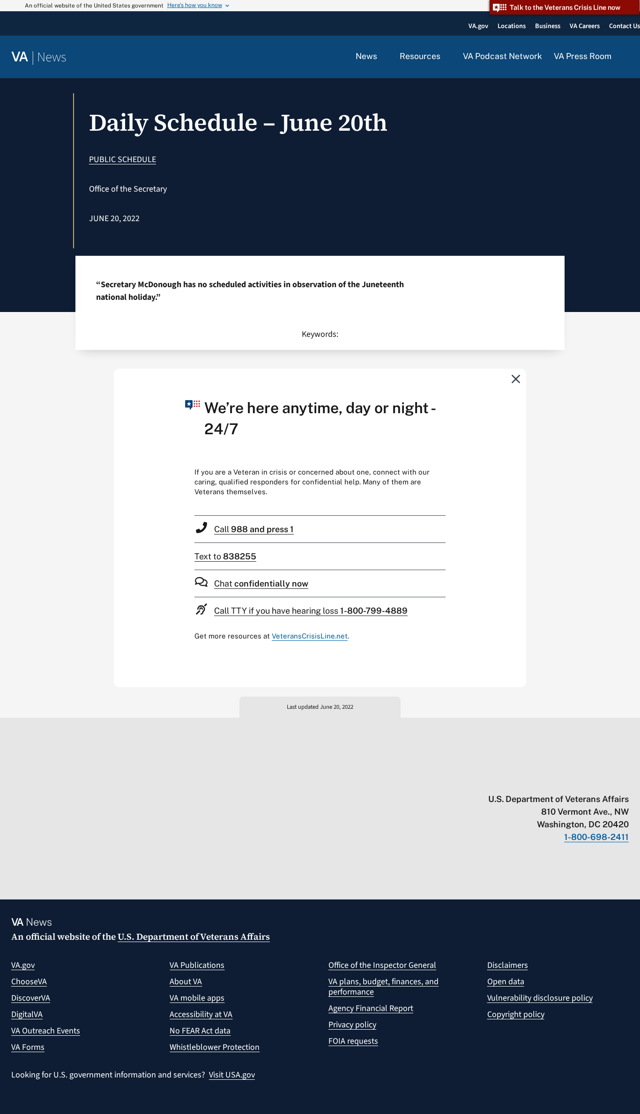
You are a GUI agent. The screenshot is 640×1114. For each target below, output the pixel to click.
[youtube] (514, 779)
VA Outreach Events (45, 1031)
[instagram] (587, 779)
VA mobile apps (197, 998)
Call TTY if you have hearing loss (311, 611)
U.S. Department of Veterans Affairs (194, 936)
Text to (225, 556)
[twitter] (532, 779)
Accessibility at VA (201, 1014)
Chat (261, 583)
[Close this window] (516, 378)
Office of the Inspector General (382, 965)
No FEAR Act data (200, 1031)
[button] (626, 57)
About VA (186, 982)
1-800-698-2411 (596, 837)
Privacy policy (352, 1025)
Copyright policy (515, 1014)
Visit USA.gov (232, 1075)
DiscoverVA (30, 998)
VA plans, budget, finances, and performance (383, 987)
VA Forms (28, 1047)
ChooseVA (29, 982)
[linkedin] (606, 779)
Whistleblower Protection (215, 1047)
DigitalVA (27, 1014)
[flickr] (624, 779)
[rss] (551, 779)
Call (254, 529)
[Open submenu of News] (382, 56)
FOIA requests (353, 1041)
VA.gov (23, 965)
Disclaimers (507, 965)
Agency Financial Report (370, 1008)
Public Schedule (122, 159)
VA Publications (197, 965)
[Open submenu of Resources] (445, 56)
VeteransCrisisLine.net (310, 636)
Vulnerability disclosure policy (540, 998)
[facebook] (569, 779)
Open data (505, 982)
